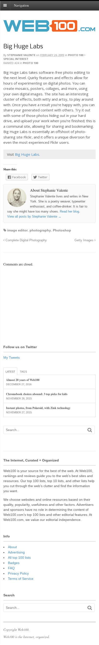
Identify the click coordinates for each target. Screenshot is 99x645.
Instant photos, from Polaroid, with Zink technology (38, 408)
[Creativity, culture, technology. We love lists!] (49, 29)
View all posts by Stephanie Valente (34, 216)
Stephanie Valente (21, 55)
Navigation (21, 5)
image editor (17, 230)
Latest (10, 371)
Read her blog (69, 211)
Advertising (16, 552)
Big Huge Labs (23, 47)
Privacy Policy (18, 573)
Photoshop (62, 230)
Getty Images (84, 240)
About (12, 547)
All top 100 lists (19, 557)
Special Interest (15, 59)
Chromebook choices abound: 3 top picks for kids (37, 394)
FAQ (11, 568)
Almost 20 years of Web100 (22, 380)
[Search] (89, 429)
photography (40, 230)
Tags (23, 371)
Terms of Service (20, 579)
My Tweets (11, 357)
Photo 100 (75, 55)
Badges (13, 563)
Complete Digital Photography (26, 240)
